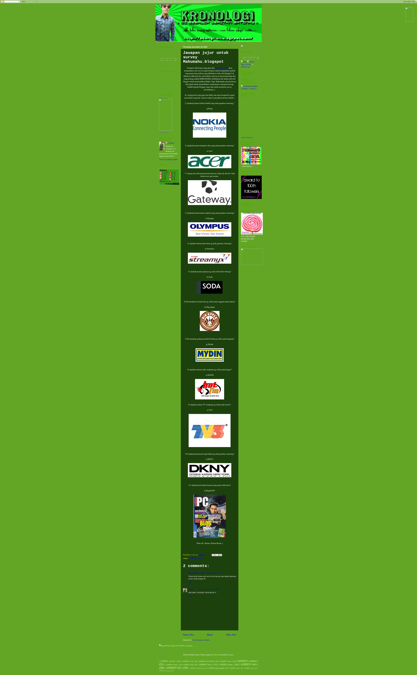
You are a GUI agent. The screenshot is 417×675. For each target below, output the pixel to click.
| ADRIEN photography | (216, 668)
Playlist (248, 64)
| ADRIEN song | (249, 668)
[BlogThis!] (215, 555)
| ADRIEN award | (187, 661)
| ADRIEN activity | (167, 661)
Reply (190, 582)
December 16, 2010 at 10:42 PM (209, 573)
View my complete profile (168, 159)
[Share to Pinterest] (221, 555)
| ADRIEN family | (172, 664)
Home (210, 634)
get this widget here (247, 137)
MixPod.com (245, 67)
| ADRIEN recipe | (234, 668)
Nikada (215, 655)
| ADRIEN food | (188, 664)
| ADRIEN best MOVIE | (207, 661)
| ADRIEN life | (173, 667)
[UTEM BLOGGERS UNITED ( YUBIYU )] (249, 89)
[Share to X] (217, 555)
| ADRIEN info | (248, 664)
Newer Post (188, 634)
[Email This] (213, 555)
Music (243, 64)
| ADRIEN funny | (226, 664)
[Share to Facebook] (219, 555)
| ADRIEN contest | (195, 558)
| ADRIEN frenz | (205, 664)
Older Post (231, 634)
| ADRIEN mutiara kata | (197, 668)
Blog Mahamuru (221, 68)
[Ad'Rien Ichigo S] (165, 130)
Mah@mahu (193, 573)
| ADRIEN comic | (225, 661)
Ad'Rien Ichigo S (163, 98)
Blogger (230, 655)
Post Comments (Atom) (201, 640)
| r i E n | (191, 589)
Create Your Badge (164, 132)
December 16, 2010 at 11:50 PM (209, 589)
